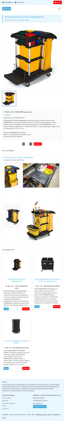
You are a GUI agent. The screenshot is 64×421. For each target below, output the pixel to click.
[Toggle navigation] (59, 8)
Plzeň (4, 418)
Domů (6, 20)
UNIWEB (55, 415)
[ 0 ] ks (58, 2)
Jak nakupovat (6, 398)
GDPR (4, 406)
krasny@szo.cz (9, 2)
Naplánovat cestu (39, 406)
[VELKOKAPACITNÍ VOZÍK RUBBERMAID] (31, 58)
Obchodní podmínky (8, 403)
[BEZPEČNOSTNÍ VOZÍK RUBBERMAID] (16, 264)
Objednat (38, 144)
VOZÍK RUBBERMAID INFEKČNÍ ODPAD (17, 342)
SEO (45, 415)
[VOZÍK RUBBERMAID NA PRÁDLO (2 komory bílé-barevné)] (47, 264)
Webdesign (39, 415)
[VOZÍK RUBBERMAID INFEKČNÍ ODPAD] (16, 326)
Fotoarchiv (5, 409)
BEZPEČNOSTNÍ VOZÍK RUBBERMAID (16, 280)
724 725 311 (20, 2)
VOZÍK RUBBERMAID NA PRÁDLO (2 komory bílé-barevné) (47, 280)
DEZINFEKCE (13, 20)
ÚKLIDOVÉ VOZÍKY (23, 20)
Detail (6, 309)
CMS (49, 415)
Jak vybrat (5, 401)
